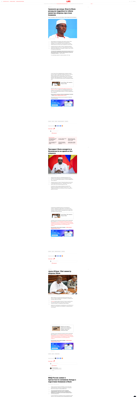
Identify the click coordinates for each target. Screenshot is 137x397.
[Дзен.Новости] (55, 126)
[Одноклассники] (62, 126)
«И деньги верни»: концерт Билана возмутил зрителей (71, 142)
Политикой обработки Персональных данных (62, 3)
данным (53, 301)
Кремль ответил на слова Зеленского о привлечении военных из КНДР (71, 139)
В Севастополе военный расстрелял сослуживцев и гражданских (62, 143)
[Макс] (57, 126)
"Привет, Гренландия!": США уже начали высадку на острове (52, 143)
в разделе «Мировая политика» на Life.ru (60, 95)
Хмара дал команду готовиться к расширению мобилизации (71, 387)
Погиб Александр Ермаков (62, 389)
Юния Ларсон (53, 107)
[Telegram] (59, 126)
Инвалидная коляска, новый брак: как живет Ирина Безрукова (53, 387)
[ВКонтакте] (60, 126)
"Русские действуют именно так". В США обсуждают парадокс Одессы (52, 139)
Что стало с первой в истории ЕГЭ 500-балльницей (62, 139)
